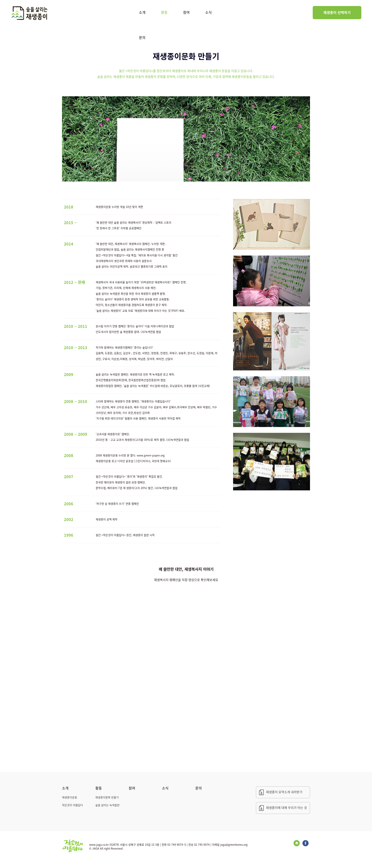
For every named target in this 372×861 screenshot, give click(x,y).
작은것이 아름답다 (72, 805)
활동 (164, 12)
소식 (208, 12)
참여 (186, 12)
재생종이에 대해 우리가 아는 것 (286, 807)
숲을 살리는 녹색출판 (107, 805)
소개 (142, 12)
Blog (297, 843)
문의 (142, 37)
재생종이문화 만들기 (107, 797)
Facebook (305, 843)
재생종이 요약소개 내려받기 (284, 792)
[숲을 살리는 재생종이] (29, 13)
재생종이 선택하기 (337, 12)
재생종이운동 (69, 797)
